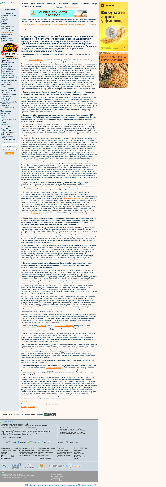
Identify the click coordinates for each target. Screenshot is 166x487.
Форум (2, 115)
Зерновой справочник (8, 90)
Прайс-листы (5, 134)
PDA (45, 442)
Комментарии (80, 24)
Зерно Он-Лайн (80, 448)
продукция (41, 326)
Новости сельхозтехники (27, 453)
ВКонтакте (61, 442)
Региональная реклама (64, 455)
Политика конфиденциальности (60, 480)
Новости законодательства (7, 26)
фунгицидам (35, 213)
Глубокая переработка (8, 77)
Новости (25, 3)
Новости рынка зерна (8, 16)
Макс (14, 442)
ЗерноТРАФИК (5, 84)
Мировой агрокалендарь (9, 81)
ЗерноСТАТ (5, 452)
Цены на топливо (6, 72)
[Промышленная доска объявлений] (16, 466)
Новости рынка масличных (5, 18)
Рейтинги (3, 42)
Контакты (3, 138)
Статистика (4, 106)
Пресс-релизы (5, 28)
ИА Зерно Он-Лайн (79, 457)
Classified (59, 457)
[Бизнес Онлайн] (29, 465)
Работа (3, 123)
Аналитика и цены (9, 448)
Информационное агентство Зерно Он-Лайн (15, 424)
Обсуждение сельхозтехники (28, 452)
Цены (33, 3)
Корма (40, 453)
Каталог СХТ (5, 104)
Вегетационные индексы (9, 79)
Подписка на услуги (57, 476)
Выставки (4, 124)
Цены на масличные (7, 70)
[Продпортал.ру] (73, 465)
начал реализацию (53, 368)
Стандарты (4, 92)
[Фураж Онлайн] (42, 465)
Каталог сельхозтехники (26, 450)
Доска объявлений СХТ (9, 102)
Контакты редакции (56, 474)
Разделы (3, 117)
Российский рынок (7, 33)
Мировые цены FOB (7, 457)
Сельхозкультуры (43, 450)
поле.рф (24, 401)
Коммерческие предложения (28, 455)
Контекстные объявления (64, 452)
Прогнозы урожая (6, 40)
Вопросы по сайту (79, 453)
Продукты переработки (45, 452)
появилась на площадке (64, 326)
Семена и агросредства (45, 457)
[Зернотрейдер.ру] (56, 465)
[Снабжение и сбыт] (6, 466)
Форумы (75, 3)
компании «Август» (36, 60)
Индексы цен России (7, 455)
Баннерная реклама (63, 450)
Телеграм (23, 442)
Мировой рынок (6, 34)
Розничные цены (7, 73)
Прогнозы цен (5, 64)
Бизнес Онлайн (73, 442)
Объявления (85, 3)
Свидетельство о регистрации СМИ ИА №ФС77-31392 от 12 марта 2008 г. (24, 425)
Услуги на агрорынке (44, 458)
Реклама (18, 437)
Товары (94, 3)
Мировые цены (5, 68)
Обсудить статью (51, 404)
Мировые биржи (6, 66)
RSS (34, 442)
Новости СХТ (5, 98)
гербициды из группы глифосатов (75, 198)
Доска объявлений (46, 448)
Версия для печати (28, 407)
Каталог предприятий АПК (8, 120)
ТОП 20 (3, 21)
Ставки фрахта (6, 82)
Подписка (59, 7)
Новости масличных (44, 24)
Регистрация (78, 450)
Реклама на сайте (56, 478)
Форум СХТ (4, 100)
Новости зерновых (28, 24)
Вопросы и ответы (7, 132)
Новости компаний (60, 24)
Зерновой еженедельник (46, 3)
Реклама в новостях (63, 453)
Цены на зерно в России (9, 62)
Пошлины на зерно (7, 75)
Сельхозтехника (63, 3)
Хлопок (3, 86)
